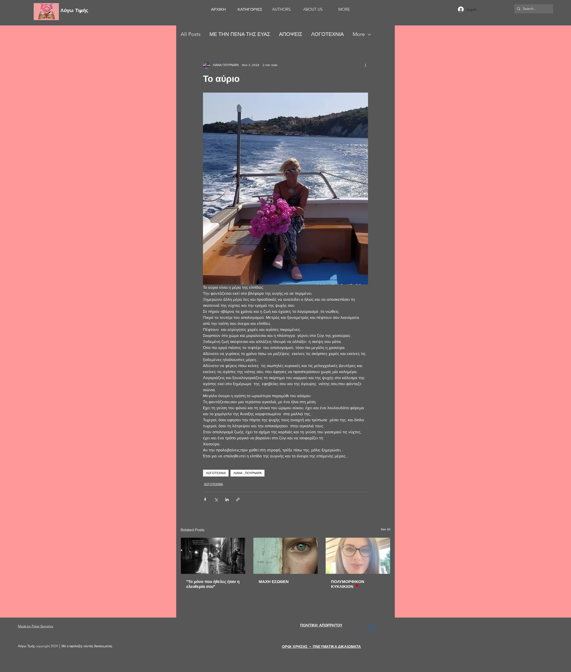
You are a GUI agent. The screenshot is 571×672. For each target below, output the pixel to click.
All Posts (191, 34)
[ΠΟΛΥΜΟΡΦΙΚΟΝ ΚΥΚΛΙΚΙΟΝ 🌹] (358, 556)
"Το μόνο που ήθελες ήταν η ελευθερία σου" (213, 584)
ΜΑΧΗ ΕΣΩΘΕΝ (274, 581)
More (359, 34)
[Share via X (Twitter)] (216, 499)
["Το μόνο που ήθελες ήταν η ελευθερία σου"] (213, 556)
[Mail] (371, 628)
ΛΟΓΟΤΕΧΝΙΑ (327, 34)
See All (385, 529)
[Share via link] (238, 499)
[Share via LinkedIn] (227, 499)
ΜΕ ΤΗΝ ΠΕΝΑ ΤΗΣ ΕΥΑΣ (239, 34)
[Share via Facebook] (205, 499)
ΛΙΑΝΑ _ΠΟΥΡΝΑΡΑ (247, 473)
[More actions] (365, 65)
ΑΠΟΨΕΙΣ (290, 34)
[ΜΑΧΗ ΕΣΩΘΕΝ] (285, 556)
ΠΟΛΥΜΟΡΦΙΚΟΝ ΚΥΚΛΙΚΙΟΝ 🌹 (347, 584)
